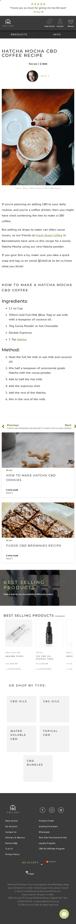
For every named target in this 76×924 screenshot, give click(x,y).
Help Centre (11, 821)
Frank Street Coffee (49, 235)
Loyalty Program (47, 843)
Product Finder (46, 821)
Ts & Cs (9, 848)
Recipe (33, 63)
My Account (11, 826)
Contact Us (10, 832)
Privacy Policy (12, 854)
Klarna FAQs (11, 843)
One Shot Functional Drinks (53, 837)
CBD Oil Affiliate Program (52, 848)
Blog (25, 188)
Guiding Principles (48, 826)
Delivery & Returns (15, 837)
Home (18, 188)
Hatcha (22, 339)
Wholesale (44, 832)
